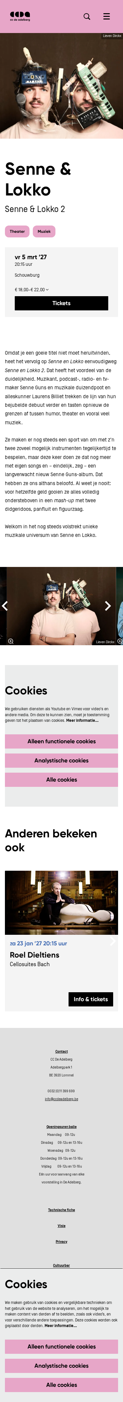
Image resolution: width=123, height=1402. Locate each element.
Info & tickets (91, 999)
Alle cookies (61, 779)
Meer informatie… (82, 720)
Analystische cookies (61, 760)
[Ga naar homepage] (20, 16)
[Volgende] (108, 605)
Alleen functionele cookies (62, 741)
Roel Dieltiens (34, 955)
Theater (17, 231)
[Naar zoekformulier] (87, 16)
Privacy (61, 1242)
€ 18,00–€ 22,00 (30, 290)
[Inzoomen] (11, 641)
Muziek (44, 231)
